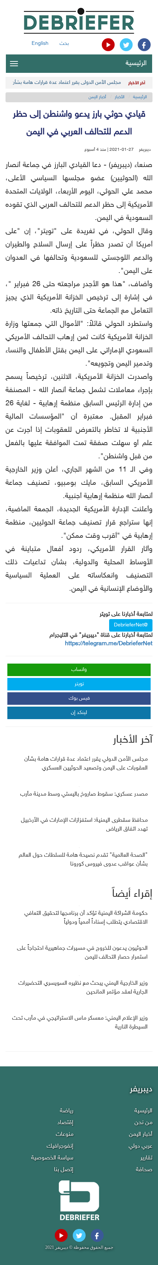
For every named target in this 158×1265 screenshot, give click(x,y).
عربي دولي (140, 1146)
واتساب (79, 670)
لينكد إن (79, 713)
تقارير (146, 1158)
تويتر (79, 684)
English (40, 43)
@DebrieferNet (131, 625)
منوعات (64, 1134)
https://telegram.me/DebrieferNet (108, 643)
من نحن (143, 1122)
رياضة (66, 1111)
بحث (64, 43)
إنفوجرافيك (60, 1146)
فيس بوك (79, 698)
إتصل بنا (63, 1169)
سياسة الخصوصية (52, 1158)
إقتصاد (65, 1122)
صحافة (144, 1169)
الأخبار (120, 97)
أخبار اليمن (97, 97)
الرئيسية (136, 64)
